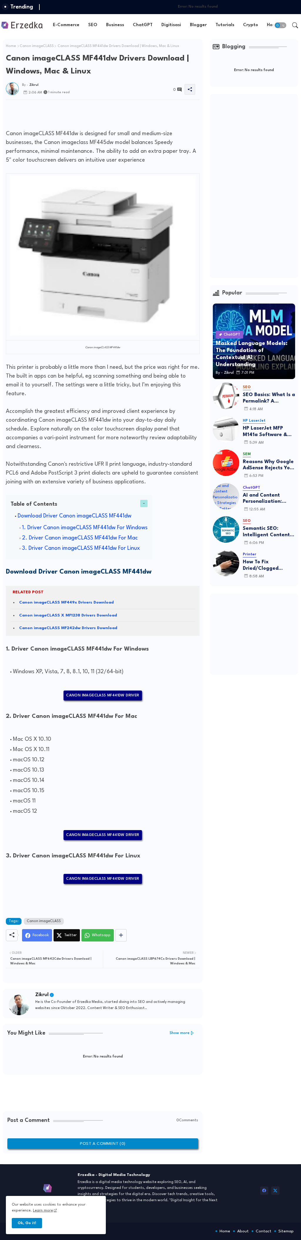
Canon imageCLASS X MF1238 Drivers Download (68, 615)
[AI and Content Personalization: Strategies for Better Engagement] (226, 496)
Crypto (250, 25)
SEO (92, 25)
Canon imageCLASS (37, 46)
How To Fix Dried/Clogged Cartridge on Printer (267, 565)
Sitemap (286, 1231)
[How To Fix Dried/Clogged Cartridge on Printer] (226, 563)
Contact (263, 1231)
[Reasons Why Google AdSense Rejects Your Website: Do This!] (226, 463)
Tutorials (224, 25)
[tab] (66, 25)
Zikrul (42, 994)
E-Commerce (66, 25)
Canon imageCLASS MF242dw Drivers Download (68, 628)
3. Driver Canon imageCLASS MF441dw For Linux (81, 548)
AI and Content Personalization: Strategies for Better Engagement (269, 499)
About (243, 1231)
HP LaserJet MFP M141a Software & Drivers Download (265, 432)
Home (11, 46)
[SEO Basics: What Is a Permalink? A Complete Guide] (226, 396)
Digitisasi (171, 25)
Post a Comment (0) (102, 1144)
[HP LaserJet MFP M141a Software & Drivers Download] (226, 429)
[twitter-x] (275, 1191)
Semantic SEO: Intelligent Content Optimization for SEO (266, 532)
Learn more (43, 1210)
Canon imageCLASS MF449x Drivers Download (66, 602)
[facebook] (264, 1191)
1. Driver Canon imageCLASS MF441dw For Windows (85, 527)
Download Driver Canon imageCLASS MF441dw (74, 516)
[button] (280, 25)
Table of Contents (34, 504)
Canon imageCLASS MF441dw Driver (102, 695)
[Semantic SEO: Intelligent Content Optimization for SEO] (226, 529)
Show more (180, 1033)
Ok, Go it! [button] (27, 1223)
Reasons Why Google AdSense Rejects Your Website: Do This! (269, 465)
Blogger (198, 25)
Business (115, 25)
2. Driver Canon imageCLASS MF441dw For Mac (80, 538)
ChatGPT (143, 25)
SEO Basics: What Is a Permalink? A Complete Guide (269, 398)
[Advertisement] (113, 113)
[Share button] (121, 935)
